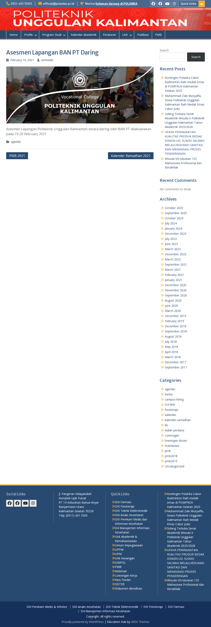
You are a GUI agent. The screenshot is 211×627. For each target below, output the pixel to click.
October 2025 (174, 208)
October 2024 (174, 218)
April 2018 (171, 352)
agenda (16, 142)
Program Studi (51, 35)
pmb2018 (171, 456)
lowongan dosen (176, 440)
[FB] (153, 4)
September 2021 (176, 264)
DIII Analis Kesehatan (129, 515)
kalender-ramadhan (178, 420)
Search (164, 50)
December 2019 (175, 316)
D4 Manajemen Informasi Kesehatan (105, 611)
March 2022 (173, 259)
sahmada (47, 60)
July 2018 (171, 342)
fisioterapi (171, 410)
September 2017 (176, 367)
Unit (125, 35)
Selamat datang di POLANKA (116, 4)
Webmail (121, 571)
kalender (170, 415)
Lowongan (172, 435)
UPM (118, 554)
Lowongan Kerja (126, 575)
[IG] (174, 4)
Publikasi (143, 35)
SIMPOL (120, 562)
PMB (158, 35)
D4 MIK (170, 404)
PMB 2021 (17, 155)
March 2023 (173, 249)
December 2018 (175, 326)
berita (168, 394)
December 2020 (175, 285)
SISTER (119, 584)
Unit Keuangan (125, 558)
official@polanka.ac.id (58, 4)
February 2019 (174, 321)
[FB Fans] (160, 4)
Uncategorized (174, 466)
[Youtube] (167, 4)
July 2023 (171, 239)
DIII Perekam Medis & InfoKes (47, 607)
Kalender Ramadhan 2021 (130, 155)
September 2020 (176, 295)
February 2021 (174, 275)
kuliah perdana (174, 430)
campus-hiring (174, 399)
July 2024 (171, 223)
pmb (168, 451)
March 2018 (173, 357)
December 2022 (175, 254)
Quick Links (188, 4)
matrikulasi (172, 446)
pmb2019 (171, 461)
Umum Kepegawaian (129, 545)
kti (166, 425)
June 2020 (171, 306)
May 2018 (171, 347)
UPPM (119, 550)
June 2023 (171, 244)
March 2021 (173, 270)
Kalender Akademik (83, 35)
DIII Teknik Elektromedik (131, 511)
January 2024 (173, 228)
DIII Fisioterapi (124, 506)
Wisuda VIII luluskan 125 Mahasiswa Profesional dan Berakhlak (183, 163)
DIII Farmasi (123, 502)
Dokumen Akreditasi (128, 588)
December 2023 (175, 234)
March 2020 (173, 311)
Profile (28, 35)
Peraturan (109, 35)
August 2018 (173, 336)
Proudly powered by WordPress (83, 622)
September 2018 (176, 331)
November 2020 (175, 290)
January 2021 (173, 280)
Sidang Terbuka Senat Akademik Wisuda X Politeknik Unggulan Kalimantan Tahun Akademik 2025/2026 (181, 537)
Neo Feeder (123, 580)
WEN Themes (140, 622)
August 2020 (173, 300)
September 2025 (176, 213)
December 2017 (175, 362)
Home (13, 35)
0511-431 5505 (21, 4)
